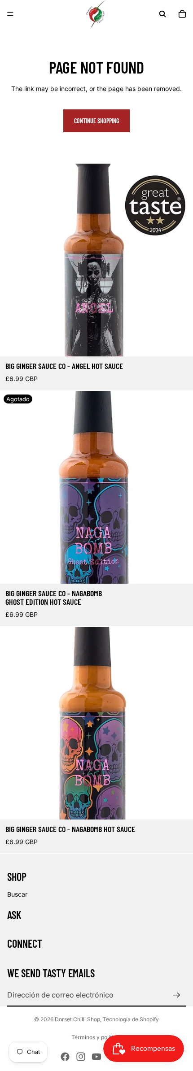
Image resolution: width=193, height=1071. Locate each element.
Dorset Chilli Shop (77, 1019)
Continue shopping (96, 121)
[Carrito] (182, 14)
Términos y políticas (96, 1037)
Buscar (17, 894)
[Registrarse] (176, 995)
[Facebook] (65, 1056)
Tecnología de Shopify (131, 1019)
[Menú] (10, 14)
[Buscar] (162, 14)
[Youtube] (96, 1056)
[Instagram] (80, 1056)
